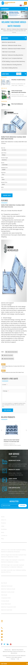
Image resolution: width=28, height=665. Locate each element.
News (2, 532)
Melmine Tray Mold (8, 355)
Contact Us (4, 535)
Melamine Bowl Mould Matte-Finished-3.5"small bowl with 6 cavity (14, 441)
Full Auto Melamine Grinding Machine (12, 65)
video (2, 526)
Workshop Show (14, 460)
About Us (3, 520)
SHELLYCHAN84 (7, 640)
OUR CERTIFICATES (14, 488)
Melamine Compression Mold (8, 607)
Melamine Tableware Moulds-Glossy (11, 45)
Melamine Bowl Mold (12, 352)
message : (6, 391)
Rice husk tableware (17, 104)
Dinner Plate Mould (6, 604)
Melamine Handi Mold (6, 610)
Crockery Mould (5, 601)
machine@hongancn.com (10, 634)
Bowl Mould (4, 583)
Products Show (14, 470)
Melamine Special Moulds (8, 42)
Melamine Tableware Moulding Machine (12, 55)
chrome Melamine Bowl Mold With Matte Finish (13, 372)
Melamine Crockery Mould (7, 592)
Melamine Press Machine (17, 650)
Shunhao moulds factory (18, 80)
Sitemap (13, 659)
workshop (4, 529)
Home (2, 517)
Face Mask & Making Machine (10, 68)
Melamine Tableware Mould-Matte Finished (17, 29)
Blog (2, 539)
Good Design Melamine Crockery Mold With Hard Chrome (13, 367)
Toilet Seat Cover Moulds (8, 52)
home (4, 29)
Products (3, 523)
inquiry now (7, 195)
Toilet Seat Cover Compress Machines (12, 58)
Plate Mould (4, 595)
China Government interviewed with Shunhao (18, 91)
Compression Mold (6, 598)
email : (5, 384)
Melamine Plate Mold (8, 358)
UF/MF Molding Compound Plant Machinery (13, 61)
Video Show (13, 479)
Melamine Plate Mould (6, 586)
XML (18, 659)
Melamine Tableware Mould (8, 589)
